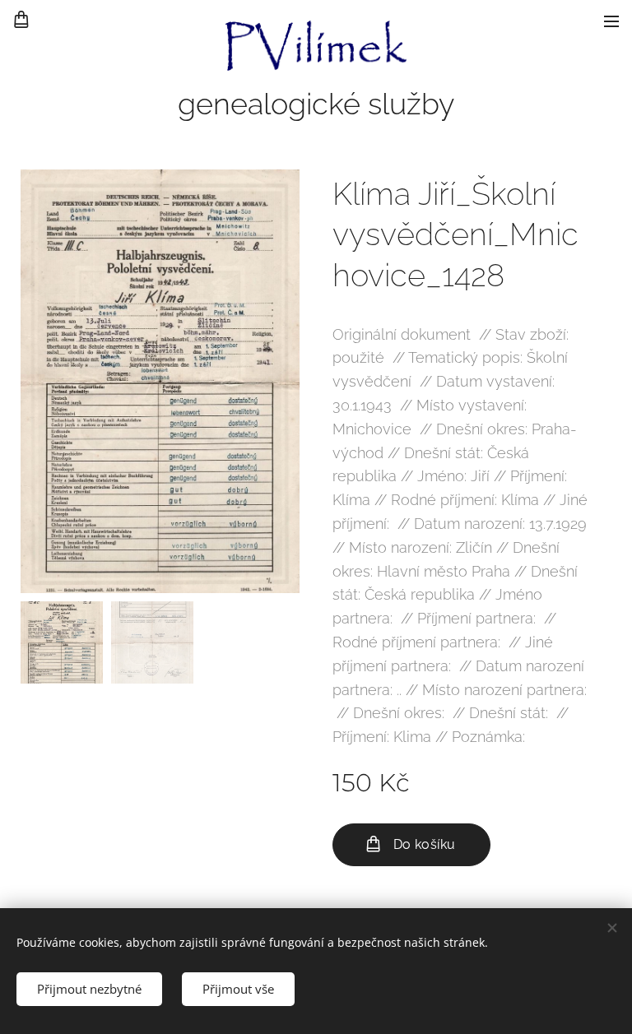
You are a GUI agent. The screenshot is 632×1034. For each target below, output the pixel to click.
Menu (611, 20)
